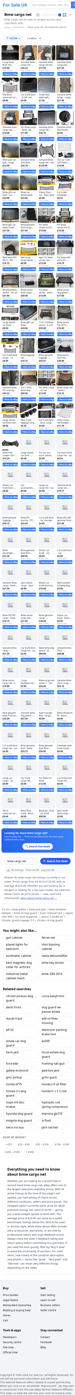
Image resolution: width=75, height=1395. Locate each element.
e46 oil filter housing (50, 1020)
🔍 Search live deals (55, 861)
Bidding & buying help (17, 1310)
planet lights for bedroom (17, 946)
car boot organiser (26, 916)
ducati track (14, 1018)
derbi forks (13, 1007)
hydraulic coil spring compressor (55, 1104)
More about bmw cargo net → (38, 898)
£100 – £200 (62, 1144)
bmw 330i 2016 (52, 974)
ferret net (48, 938)
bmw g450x (19, 909)
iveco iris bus (15, 1127)
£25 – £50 (23, 1144)
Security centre (12, 1342)
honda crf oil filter (54, 1084)
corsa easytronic (53, 996)
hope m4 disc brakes (15, 1104)
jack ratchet (50, 1127)
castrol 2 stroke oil (52, 916)
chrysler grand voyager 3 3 (17, 920)
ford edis (12, 1063)
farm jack (12, 1052)
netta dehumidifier (55, 956)
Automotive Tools (18, 29)
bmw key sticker (53, 963)
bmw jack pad (37, 909)
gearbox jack (50, 1070)
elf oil (9, 1030)
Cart (5, 1320)
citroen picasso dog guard (19, 998)
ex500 (46, 1041)
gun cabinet (14, 938)
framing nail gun (53, 1063)
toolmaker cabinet (18, 956)
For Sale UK (15, 5)
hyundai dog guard (19, 1114)
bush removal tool (51, 913)
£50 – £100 (42, 1144)
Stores (7, 1315)
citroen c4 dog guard (50, 920)
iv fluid (46, 1120)
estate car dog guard (16, 1043)
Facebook (46, 1342)
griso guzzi (49, 1077)
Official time (10, 1352)
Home (7, 27)
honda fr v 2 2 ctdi (54, 1091)
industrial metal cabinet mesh (17, 976)
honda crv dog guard (16, 1093)
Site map (8, 1347)
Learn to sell (47, 1300)
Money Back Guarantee (17, 1305)
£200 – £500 (12, 1152)
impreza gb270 (52, 1114)
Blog (43, 1347)
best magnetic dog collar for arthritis (19, 965)
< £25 (8, 1144)
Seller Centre (48, 1310)
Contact (45, 1337)
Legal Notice (10, 1300)
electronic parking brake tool (54, 1032)
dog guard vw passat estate (51, 1009)
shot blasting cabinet (51, 946)
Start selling (47, 1295)
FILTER (13, 38)
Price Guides (10, 1295)
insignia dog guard (19, 1120)
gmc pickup (14, 1077)
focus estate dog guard (53, 1054)
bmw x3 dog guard (25, 913)
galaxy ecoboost (17, 1070)
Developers (10, 1337)
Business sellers (50, 1305)
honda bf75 (14, 1084)
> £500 (30, 1152)
